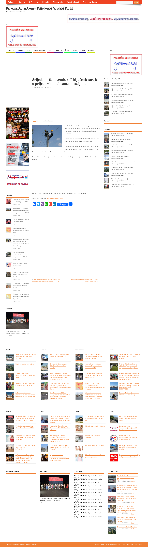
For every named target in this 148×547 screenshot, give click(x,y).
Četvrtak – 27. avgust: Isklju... (120, 179)
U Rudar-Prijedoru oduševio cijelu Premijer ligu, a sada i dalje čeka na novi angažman (128, 366)
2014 (75, 516)
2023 (75, 486)
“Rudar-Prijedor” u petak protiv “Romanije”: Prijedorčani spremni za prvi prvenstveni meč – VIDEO (21, 211)
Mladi (75, 50)
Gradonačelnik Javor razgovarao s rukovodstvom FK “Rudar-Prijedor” (129, 356)
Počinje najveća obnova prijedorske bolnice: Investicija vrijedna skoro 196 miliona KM (25, 395)
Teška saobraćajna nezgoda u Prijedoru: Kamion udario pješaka (59, 366)
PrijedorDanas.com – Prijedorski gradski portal (39, 8)
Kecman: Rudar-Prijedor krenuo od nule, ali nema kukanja (129, 394)
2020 (75, 496)
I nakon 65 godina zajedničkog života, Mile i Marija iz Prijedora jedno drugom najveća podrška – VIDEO (60, 419)
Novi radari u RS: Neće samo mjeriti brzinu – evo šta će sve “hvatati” (59, 447)
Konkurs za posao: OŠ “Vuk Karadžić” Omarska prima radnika (128, 447)
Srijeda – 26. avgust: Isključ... (120, 156)
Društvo (10, 50)
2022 (75, 489)
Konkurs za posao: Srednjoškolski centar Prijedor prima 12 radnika (128, 437)
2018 (75, 502)
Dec (78, 481)
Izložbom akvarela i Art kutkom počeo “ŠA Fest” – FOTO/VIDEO (26, 447)
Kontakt (45, 2)
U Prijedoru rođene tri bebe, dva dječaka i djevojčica (95, 456)
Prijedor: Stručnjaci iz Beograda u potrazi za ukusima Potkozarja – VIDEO (21, 274)
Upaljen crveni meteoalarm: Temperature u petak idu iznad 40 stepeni (20, 230)
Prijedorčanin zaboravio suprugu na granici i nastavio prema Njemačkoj (26, 356)
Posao (29, 50)
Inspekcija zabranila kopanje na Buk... (123, 167)
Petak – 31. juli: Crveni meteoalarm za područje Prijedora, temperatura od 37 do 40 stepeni (95, 386)
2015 (75, 513)
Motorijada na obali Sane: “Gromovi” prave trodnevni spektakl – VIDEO (93, 366)
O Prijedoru (33, 2)
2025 (75, 479)
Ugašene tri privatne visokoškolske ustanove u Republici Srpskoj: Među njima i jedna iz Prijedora (60, 457)
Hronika (20, 50)
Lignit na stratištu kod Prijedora (25, 364)
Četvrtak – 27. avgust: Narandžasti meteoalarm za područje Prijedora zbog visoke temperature (21, 297)
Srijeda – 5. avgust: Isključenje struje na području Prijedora (25, 384)
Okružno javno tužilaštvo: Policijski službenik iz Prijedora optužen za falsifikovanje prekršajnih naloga (60, 395)
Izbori (82, 50)
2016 (75, 509)
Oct (101, 479)
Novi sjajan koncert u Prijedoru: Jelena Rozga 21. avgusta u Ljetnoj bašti (26, 437)
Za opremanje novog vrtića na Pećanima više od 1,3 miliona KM (94, 418)
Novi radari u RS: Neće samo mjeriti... (123, 133)
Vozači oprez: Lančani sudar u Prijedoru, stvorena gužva (59, 355)
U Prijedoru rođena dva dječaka (95, 426)
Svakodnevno (39, 50)
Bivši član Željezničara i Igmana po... (122, 94)
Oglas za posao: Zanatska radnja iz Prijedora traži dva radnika (129, 456)
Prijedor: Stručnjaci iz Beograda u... (122, 106)
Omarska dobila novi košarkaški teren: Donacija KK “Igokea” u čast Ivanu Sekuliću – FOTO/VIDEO (129, 386)
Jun (92, 476)
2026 (75, 476)
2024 (75, 482)
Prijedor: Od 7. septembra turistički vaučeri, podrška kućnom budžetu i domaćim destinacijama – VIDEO (93, 395)
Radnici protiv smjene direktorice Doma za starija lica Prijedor (25, 375)
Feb (81, 476)
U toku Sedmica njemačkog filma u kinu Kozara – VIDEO (25, 427)
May (89, 476)
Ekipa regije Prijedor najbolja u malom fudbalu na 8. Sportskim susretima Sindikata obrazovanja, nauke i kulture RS (129, 376)
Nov (75, 481)
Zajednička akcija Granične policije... (122, 89)
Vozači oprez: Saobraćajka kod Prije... (123, 173)
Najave (91, 50)
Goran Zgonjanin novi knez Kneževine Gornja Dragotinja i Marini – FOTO (94, 375)
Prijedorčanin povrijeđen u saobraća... (123, 150)
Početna (11, 2)
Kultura (59, 50)
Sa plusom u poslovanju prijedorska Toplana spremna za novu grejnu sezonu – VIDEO (20, 255)
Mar (83, 476)
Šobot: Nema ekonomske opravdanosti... (123, 162)
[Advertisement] (66, 104)
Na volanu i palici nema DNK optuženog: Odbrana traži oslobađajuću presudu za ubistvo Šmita (60, 386)
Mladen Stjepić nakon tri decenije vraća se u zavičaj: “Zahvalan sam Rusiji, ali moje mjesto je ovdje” (59, 438)
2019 (75, 499)
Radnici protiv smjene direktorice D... (122, 139)
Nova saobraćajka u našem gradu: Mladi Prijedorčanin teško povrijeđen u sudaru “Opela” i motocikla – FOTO (60, 376)
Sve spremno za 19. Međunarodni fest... (123, 100)
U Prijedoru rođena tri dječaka (94, 445)
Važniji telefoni (73, 2)
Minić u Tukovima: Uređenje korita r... (123, 145)
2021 (75, 492)
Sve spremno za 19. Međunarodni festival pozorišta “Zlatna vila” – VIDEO (21, 286)
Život (67, 50)
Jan (79, 476)
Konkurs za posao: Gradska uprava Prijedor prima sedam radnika (128, 418)
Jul (94, 476)
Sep (99, 479)
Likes (35, 121)
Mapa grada (58, 2)
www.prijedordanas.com (55, 198)
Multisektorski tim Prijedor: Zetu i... (122, 83)
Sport (50, 50)
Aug (96, 476)
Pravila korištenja (90, 2)
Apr (86, 476)
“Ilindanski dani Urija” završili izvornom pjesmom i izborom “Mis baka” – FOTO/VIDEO (25, 418)
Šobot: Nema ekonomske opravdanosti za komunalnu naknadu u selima (93, 356)
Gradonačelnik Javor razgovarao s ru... (123, 184)
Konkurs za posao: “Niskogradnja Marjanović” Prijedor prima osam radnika (128, 428)
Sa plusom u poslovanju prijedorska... (122, 111)
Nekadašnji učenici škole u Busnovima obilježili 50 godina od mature (60, 428)
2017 (75, 506)
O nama (22, 2)
